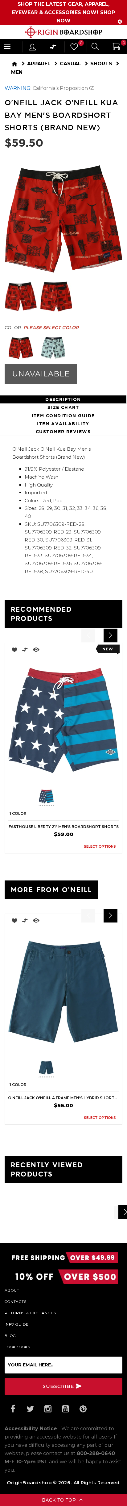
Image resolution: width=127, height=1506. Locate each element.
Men (17, 72)
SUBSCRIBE (59, 1386)
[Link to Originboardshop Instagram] (48, 1409)
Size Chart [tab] (63, 407)
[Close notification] (120, 22)
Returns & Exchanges (30, 1313)
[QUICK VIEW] (36, 651)
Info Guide (17, 1324)
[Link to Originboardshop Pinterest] (83, 1409)
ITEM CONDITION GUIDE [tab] (63, 415)
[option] (63, 748)
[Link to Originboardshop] (63, 32)
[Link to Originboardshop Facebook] (13, 1409)
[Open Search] (95, 47)
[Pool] (53, 348)
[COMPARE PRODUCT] (25, 651)
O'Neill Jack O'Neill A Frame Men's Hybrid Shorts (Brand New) (63, 1098)
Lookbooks (18, 1347)
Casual (70, 64)
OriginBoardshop (29, 1482)
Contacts (16, 1301)
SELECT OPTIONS (100, 846)
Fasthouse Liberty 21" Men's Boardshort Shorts (64, 826)
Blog (10, 1335)
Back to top (60, 1500)
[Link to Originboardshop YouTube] (65, 1409)
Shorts (101, 64)
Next (90, 798)
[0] (73, 48)
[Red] (21, 348)
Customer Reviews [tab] (63, 431)
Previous (34, 798)
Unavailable (41, 373)
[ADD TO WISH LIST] (13, 651)
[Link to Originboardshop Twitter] (30, 1409)
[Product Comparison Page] (53, 48)
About (12, 1290)
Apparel (39, 64)
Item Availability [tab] (63, 423)
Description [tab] (63, 399)
